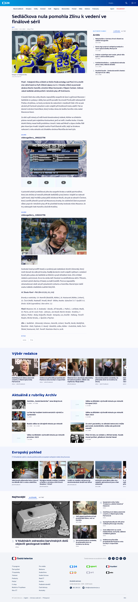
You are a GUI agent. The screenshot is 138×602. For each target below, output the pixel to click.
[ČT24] (5, 3)
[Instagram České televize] (109, 558)
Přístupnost (46, 598)
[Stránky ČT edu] (109, 572)
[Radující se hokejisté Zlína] (49, 52)
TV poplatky (16, 572)
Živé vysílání (16, 569)
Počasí (74, 9)
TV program (16, 566)
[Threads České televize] (124, 558)
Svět (49, 9)
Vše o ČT (14, 590)
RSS (125, 598)
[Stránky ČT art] (90, 572)
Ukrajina (28, 9)
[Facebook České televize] (113, 558)
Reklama (42, 569)
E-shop (14, 584)
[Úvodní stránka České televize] (22, 558)
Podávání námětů (44, 584)
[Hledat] (126, 3)
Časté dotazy (43, 587)
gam (13, 27)
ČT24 (31, 340)
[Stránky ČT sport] (91, 566)
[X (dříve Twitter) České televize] (120, 558)
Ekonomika (65, 9)
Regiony (56, 9)
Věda (80, 9)
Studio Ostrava (43, 575)
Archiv (24, 340)
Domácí (43, 9)
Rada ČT (41, 578)
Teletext (14, 575)
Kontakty (42, 590)
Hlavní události (18, 9)
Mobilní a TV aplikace (18, 587)
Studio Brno (43, 572)
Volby (36, 9)
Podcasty (95, 9)
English (26, 598)
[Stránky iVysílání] (111, 566)
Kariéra (41, 581)
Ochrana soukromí (35, 598)
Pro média (42, 566)
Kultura (87, 9)
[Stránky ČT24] (73, 566)
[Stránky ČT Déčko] (73, 572)
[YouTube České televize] (117, 558)
